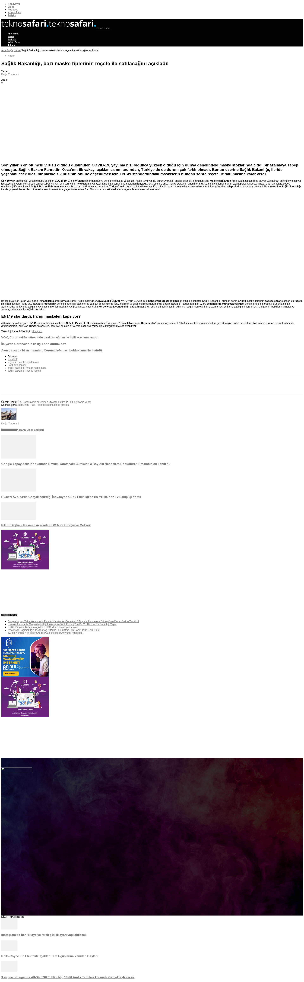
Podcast (13, 9)
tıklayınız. (37, 331)
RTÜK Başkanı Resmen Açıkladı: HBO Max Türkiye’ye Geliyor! (46, 525)
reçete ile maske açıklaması (23, 362)
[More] (75, 93)
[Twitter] (41, 93)
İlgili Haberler (9, 430)
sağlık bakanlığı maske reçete (24, 370)
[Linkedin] (64, 93)
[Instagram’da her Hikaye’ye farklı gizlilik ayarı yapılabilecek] (9, 928)
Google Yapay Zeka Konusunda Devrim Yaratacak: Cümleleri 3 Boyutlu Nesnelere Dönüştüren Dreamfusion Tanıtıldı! (85, 464)
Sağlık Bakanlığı (17, 365)
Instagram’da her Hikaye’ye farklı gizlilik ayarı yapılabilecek (44, 934)
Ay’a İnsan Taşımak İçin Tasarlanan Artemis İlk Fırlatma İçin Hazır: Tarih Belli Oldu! (54, 630)
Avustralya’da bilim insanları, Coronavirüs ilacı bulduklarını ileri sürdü (51, 350)
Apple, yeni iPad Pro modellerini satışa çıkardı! (43, 404)
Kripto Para (14, 12)
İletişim (12, 15)
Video (11, 6)
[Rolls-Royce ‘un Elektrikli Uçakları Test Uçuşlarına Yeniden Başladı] (9, 950)
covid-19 (12, 359)
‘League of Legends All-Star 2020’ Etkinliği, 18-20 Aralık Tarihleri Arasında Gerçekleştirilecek (67, 977)
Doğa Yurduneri (10, 74)
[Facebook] (30, 93)
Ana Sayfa (14, 4)
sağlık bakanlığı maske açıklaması (27, 368)
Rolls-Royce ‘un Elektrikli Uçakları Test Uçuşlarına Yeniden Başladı (49, 956)
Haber (17, 50)
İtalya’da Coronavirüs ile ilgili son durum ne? (33, 344)
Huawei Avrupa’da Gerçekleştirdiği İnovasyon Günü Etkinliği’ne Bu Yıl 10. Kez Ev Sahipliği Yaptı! (71, 497)
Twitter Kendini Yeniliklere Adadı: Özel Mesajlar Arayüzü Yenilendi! (45, 633)
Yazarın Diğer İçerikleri (30, 430)
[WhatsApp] (52, 93)
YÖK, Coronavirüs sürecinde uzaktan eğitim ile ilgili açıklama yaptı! (49, 337)
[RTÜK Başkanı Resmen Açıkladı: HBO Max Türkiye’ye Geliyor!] (18, 519)
